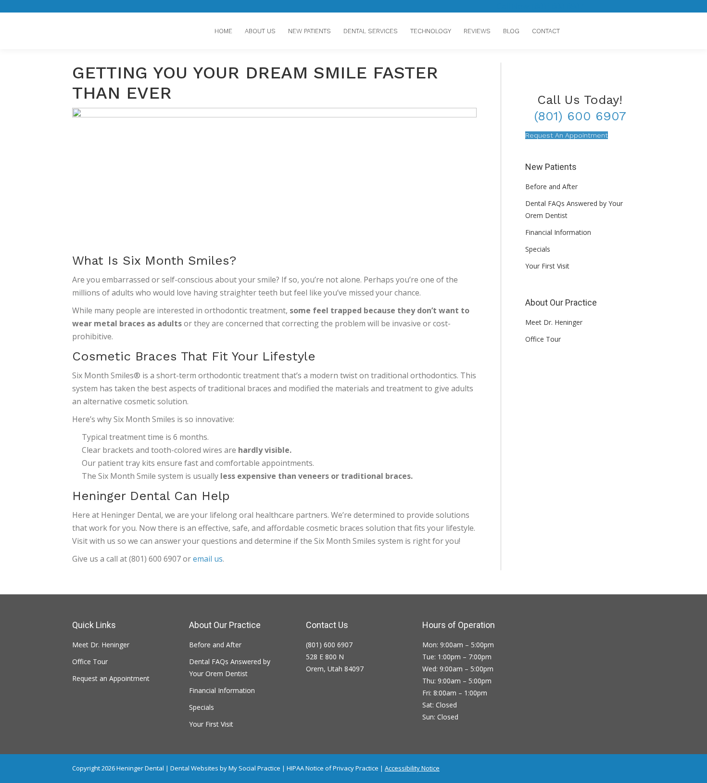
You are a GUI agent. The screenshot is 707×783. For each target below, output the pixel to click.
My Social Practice (253, 768)
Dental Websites (194, 768)
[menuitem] (223, 31)
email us (208, 558)
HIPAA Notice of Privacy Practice (333, 768)
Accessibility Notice (412, 768)
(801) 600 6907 (580, 116)
